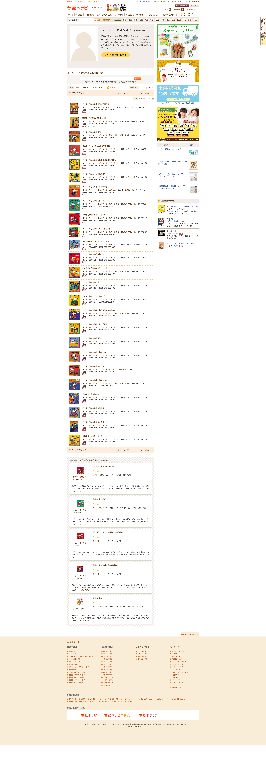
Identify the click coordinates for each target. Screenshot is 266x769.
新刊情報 (174, 653)
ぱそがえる (97, 475)
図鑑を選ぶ (72, 669)
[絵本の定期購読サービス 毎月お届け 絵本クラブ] (98, 1)
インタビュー (177, 669)
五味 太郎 (113, 121)
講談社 (176, 246)
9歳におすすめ (107, 675)
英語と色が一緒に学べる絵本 (105, 565)
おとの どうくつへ (174, 231)
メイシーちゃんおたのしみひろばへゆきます (99, 310)
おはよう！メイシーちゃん (92, 436)
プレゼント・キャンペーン (180, 682)
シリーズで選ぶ (142, 653)
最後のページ (148, 93)
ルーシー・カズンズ (93, 107)
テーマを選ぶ (73, 653)
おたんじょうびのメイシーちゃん (94, 268)
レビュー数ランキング (179, 661)
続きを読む (84, 491)
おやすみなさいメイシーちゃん (94, 215)
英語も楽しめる (99, 499)
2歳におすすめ (107, 656)
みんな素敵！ (98, 598)
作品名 (85, 87)
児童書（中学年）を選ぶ (77, 675)
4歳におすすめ (107, 661)
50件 (149, 87)
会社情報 (129, 701)
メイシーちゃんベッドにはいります (95, 187)
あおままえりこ (98, 606)
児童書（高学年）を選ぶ (77, 677)
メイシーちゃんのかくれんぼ (93, 201)
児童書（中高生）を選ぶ (77, 680)
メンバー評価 (98, 87)
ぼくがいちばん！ (79, 609)
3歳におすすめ (107, 659)
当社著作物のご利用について (78, 701)
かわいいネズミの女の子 (103, 466)
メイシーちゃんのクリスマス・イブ (95, 241)
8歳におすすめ (107, 672)
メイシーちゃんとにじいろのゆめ (94, 422)
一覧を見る (193, 145)
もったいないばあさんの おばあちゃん (181, 243)
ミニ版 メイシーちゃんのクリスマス (96, 146)
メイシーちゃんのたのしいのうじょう (96, 229)
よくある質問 (118, 701)
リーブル (177, 209)
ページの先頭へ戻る (190, 634)
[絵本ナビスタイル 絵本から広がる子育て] (85, 1)
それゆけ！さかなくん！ (91, 394)
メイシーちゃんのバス (90, 282)
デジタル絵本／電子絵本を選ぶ (79, 667)
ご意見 (83, 699)
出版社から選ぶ (142, 659)
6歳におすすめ (107, 667)
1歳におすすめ (107, 653)
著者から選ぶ (142, 656)
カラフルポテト (98, 508)
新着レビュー (176, 656)
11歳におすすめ (108, 680)
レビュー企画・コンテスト (180, 651)
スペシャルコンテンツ (179, 667)
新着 (77, 87)
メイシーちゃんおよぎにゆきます (94, 380)
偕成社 (126, 107)
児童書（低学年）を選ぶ (77, 672)
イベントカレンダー (178, 664)
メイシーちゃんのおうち (91, 132)
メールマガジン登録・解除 (110, 699)
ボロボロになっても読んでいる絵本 (108, 532)
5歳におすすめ (107, 664)
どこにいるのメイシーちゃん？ (94, 296)
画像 (141, 98)
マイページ (126, 699)
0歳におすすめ (107, 651)
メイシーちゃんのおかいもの (93, 366)
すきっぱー (97, 541)
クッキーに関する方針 (142, 1)
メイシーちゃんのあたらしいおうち (95, 104)
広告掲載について (179, 699)
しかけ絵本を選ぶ (74, 659)
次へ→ (141, 93)
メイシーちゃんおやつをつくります (95, 324)
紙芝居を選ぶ (73, 664)
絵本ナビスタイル (177, 687)
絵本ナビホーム (76, 642)
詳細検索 (106, 20)
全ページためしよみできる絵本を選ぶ (81, 656)
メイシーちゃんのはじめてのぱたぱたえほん (99, 160)
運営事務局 (72, 699)
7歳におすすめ (107, 669)
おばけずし (171, 219)
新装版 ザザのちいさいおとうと (94, 118)
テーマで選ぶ (142, 651)
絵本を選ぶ (72, 651)
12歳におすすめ (108, 682)
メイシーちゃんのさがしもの (93, 254)
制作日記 (176, 677)
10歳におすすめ (108, 677)
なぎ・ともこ (111, 107)
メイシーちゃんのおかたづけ (93, 408)
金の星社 (177, 221)
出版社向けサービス (163, 699)
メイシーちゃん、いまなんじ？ (94, 174)
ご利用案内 (93, 699)
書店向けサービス (146, 699)
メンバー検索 (176, 680)
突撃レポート (177, 675)
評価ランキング (177, 659)
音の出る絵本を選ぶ (75, 661)
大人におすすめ (108, 685)
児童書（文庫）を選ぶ (76, 682)
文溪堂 (176, 233)
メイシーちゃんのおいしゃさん (94, 352)
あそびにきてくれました (181, 672)
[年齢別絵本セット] (263, 44)
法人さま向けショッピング (100, 701)
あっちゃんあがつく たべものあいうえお (182, 206)
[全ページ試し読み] (263, 29)
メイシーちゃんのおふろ (91, 338)
